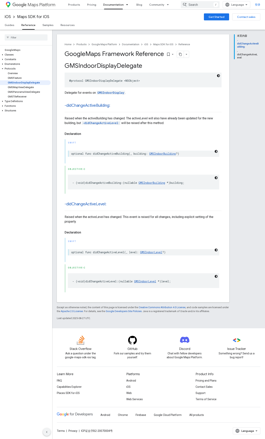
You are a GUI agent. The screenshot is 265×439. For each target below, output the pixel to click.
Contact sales (246, 17)
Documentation (113, 4)
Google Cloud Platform (168, 414)
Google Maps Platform (104, 44)
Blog (139, 4)
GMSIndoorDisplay (110, 93)
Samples (48, 25)
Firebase (141, 414)
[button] (25, 54)
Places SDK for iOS (68, 393)
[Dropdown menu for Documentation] (128, 4)
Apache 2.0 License (72, 311)
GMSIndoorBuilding (162, 153)
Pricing (91, 4)
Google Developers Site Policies (124, 311)
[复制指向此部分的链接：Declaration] (85, 134)
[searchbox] (26, 37)
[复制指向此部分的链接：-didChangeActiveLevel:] (110, 204)
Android (131, 380)
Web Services (134, 399)
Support (200, 393)
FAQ (59, 380)
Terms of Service (206, 399)
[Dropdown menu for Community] (169, 4)
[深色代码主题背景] (218, 76)
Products (74, 4)
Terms (61, 430)
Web (129, 393)
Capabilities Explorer (69, 386)
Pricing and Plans (206, 380)
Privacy (72, 430)
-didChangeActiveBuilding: (87, 105)
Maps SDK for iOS (33, 16)
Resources (68, 25)
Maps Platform (41, 4)
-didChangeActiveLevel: (101, 123)
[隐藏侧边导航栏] (47, 432)
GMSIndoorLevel (151, 252)
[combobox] (200, 4)
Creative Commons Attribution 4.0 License (162, 307)
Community (156, 4)
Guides (9, 25)
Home (68, 44)
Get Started (216, 17)
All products (196, 414)
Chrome (123, 414)
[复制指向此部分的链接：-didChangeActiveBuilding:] (114, 105)
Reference (28, 25)
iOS (8, 16)
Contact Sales (204, 386)
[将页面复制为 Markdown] (180, 54)
